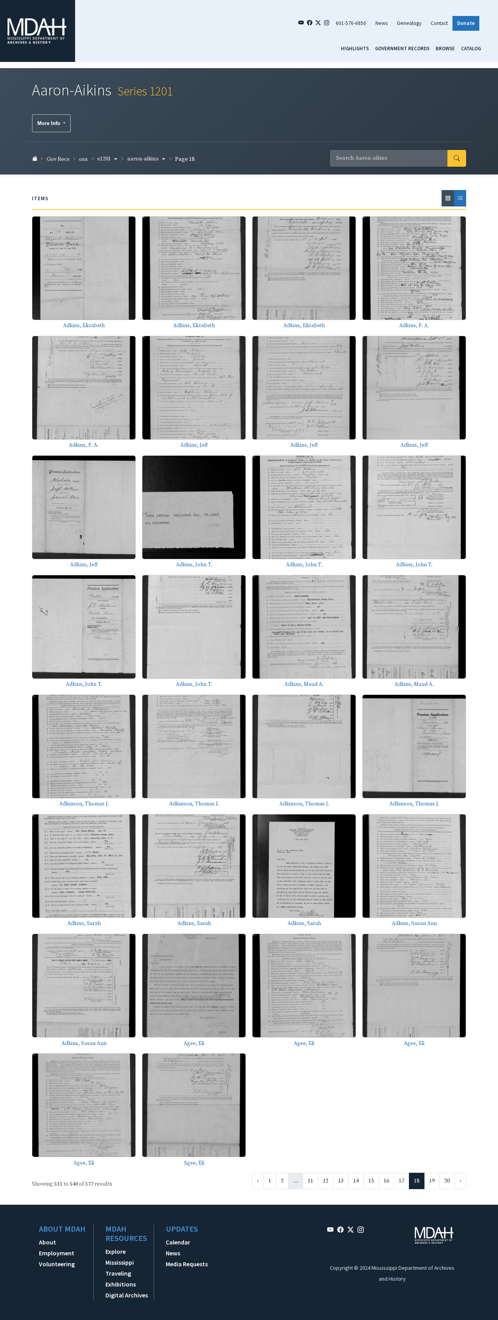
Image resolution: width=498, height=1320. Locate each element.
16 (386, 1180)
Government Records (402, 48)
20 (447, 1180)
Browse (445, 48)
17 (401, 1180)
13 (341, 1180)
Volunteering (57, 1264)
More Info (49, 123)
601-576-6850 (351, 23)
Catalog (471, 48)
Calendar (178, 1242)
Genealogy (409, 23)
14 (356, 1180)
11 (310, 1180)
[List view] (460, 198)
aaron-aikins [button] (143, 158)
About (47, 1242)
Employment (56, 1253)
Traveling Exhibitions (120, 1278)
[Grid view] (448, 198)
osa (83, 159)
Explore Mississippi (119, 1257)
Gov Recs (58, 159)
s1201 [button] (104, 158)
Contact (439, 23)
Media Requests (187, 1264)
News (381, 23)
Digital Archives (126, 1295)
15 (371, 1180)
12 (325, 1180)
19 (432, 1180)
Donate (466, 23)
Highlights (355, 48)
